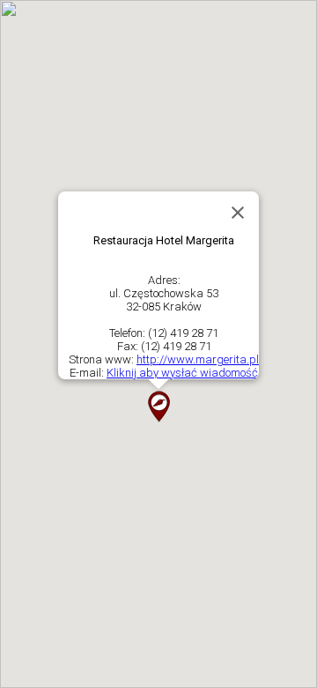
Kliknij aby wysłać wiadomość (182, 372)
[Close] (238, 212)
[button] (158, 406)
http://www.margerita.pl (197, 359)
